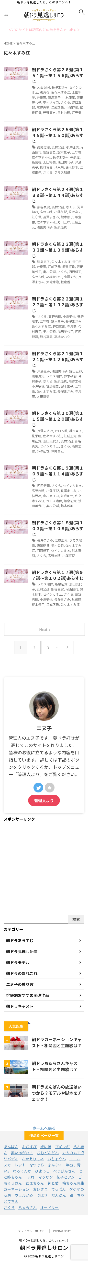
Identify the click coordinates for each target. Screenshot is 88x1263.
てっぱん (58, 1189)
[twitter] (38, 787)
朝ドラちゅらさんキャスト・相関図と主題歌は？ (54, 1066)
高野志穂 (43, 107)
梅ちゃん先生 (73, 1183)
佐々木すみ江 (60, 92)
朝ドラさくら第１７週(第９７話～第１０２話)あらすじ (57, 575)
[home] (50, 787)
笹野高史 (49, 112)
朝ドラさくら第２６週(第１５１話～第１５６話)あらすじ (57, 75)
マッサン (45, 1177)
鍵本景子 (63, 152)
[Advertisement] (44, 868)
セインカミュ (49, 446)
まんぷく (55, 1164)
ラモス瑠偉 (62, 172)
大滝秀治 (52, 282)
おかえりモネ (33, 1158)
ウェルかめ (24, 1195)
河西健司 (43, 87)
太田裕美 (49, 162)
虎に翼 (45, 1146)
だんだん (58, 1195)
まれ (30, 1177)
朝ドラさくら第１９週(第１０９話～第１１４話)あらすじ (57, 473)
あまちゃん (35, 1183)
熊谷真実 (46, 167)
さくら (65, 102)
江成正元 (57, 107)
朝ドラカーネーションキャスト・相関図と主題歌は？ (57, 1042)
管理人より (44, 800)
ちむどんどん (48, 1152)
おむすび (29, 1146)
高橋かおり (54, 276)
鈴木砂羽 (72, 167)
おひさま (40, 1189)
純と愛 (53, 1183)
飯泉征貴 (60, 227)
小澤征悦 (72, 107)
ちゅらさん (27, 1207)
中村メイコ (51, 102)
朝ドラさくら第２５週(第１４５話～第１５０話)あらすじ (57, 135)
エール (74, 1158)
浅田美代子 (65, 162)
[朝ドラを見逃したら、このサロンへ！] (44, 20)
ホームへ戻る (44, 1128)
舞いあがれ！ (22, 1152)
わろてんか (22, 1170)
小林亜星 (68, 97)
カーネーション (16, 1189)
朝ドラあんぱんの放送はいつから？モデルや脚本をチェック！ (57, 1093)
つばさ (42, 1195)
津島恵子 (54, 97)
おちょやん (56, 1158)
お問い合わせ (62, 1231)
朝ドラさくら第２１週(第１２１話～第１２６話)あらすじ (57, 359)
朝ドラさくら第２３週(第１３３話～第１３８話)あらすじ (57, 250)
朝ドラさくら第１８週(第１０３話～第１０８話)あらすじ (57, 528)
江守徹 (76, 112)
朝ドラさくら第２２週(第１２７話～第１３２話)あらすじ (57, 304)
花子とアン (65, 1177)
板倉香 (44, 92)
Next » (44, 629)
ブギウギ (62, 1146)
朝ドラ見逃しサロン (44, 1247)
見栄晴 (59, 167)
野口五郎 (63, 222)
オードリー (49, 1207)
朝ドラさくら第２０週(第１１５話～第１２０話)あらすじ (57, 419)
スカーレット (15, 1164)
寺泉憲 (41, 97)
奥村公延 (63, 112)
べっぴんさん (64, 1170)
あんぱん (11, 1146)
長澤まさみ (59, 87)
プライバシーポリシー (32, 1231)
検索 (76, 919)
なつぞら (36, 1164)
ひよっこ (42, 1170)
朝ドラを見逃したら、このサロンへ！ (44, 1240)
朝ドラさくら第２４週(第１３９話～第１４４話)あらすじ (57, 195)
